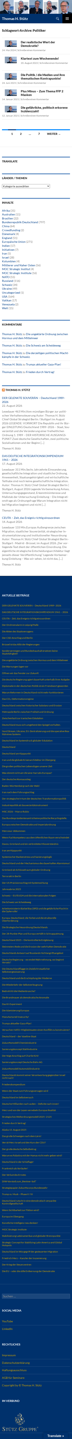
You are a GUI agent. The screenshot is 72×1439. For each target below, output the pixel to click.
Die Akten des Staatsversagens (17, 631)
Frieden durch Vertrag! (40, 372)
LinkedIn (7, 1328)
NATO (6, 277)
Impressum (9, 1355)
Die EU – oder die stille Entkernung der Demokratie (28, 1271)
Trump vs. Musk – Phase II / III (17, 1194)
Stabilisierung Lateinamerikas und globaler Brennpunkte (31, 1235)
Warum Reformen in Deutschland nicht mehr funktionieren (33, 692)
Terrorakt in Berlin (11, 876)
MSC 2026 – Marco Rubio (15, 811)
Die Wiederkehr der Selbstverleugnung (22, 984)
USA (4, 296)
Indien (6, 245)
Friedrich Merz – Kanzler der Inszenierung (24, 1258)
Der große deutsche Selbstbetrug (19, 1149)
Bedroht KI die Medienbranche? (18, 991)
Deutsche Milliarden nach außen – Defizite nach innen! (30, 1103)
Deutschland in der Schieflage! (18, 1161)
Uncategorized (11, 292)
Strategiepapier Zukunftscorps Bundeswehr (25, 1187)
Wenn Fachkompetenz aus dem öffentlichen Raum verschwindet (35, 837)
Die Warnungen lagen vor (15, 666)
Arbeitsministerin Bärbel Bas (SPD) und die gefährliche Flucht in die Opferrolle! (35, 910)
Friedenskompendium (13, 1084)
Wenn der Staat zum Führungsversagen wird (25, 1090)
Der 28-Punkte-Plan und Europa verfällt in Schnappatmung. (33, 933)
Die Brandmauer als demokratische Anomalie (25, 997)
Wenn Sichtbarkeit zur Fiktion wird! (20, 1210)
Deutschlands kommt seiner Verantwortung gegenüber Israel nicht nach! (33, 1076)
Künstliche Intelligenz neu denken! (20, 1222)
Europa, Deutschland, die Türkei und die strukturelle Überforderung (29, 919)
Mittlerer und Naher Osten (18, 265)
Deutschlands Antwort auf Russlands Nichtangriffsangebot (32, 952)
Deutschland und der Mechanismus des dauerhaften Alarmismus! (36, 863)
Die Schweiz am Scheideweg (43, 345)
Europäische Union (14, 241)
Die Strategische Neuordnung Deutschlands (25, 927)
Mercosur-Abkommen (13, 830)
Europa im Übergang (13, 1216)
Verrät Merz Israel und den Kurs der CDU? (24, 1142)
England (7, 238)
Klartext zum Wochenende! (40, 58)
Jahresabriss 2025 (11, 889)
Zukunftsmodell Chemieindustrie (19, 1042)
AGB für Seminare (13, 1377)
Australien (8, 214)
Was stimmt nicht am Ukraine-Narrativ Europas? (27, 772)
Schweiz (7, 284)
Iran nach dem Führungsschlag (18, 792)
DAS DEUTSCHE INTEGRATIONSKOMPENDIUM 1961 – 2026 (35, 612)
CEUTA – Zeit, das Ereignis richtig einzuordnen (31, 517)
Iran (4, 253)
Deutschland (8, 746)
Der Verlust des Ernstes (14, 1174)
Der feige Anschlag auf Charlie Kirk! (20, 1055)
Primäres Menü (67, 18)
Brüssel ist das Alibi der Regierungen (21, 644)
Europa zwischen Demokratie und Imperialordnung (29, 824)
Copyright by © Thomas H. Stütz (22, 1385)
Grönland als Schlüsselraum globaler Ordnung (26, 869)
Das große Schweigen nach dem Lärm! (21, 1136)
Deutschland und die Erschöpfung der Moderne (27, 978)
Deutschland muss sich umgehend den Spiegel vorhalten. (31, 724)
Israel (5, 257)
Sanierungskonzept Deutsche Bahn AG (22, 1062)
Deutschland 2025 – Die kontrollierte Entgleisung (27, 940)
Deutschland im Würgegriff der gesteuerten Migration (30, 1251)
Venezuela (8, 304)
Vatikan (6, 300)
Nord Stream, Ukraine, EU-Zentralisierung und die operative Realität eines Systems (36, 732)
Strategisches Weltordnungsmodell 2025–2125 (27, 1116)
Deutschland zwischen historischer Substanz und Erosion (32, 705)
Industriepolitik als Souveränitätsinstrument (25, 805)
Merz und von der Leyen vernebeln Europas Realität (29, 1110)
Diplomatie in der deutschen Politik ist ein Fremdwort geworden (35, 685)
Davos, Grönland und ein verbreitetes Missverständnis (30, 843)
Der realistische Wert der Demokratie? (38, 43)
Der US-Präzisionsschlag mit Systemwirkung (25, 882)
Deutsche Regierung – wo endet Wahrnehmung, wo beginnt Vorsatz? (33, 961)
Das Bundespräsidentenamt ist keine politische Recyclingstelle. (34, 818)
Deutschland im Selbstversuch (17, 1097)
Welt (5, 308)
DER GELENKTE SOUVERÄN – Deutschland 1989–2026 (31, 605)
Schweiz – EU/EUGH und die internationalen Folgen (29, 895)
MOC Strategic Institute (16, 273)
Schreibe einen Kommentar (31, 50)
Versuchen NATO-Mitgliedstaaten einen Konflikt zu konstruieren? (36, 1029)
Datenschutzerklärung (16, 1362)
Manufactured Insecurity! (15, 1016)
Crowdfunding (11, 230)
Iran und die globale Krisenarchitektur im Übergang (28, 759)
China (5, 226)
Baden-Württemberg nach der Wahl (20, 785)
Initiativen (8, 249)
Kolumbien (9, 261)
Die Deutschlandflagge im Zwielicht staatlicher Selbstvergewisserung (26, 970)
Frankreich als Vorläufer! (15, 1168)
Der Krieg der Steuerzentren (16, 1264)
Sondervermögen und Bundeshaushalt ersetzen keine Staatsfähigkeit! (30, 652)
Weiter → (54, 133)
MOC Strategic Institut (16, 269)
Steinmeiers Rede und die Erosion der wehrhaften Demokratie (34, 946)
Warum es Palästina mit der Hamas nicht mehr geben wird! (32, 1155)
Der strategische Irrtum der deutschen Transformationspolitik (34, 798)
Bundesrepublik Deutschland (20, 222)
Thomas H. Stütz (15, 18)
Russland (7, 280)
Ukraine (7, 288)
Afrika (6, 210)
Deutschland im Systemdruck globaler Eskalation (27, 740)
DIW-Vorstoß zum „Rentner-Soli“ (19, 1181)
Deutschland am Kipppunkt (16, 753)
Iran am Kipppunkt (12, 850)
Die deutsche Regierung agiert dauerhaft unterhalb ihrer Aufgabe (36, 679)
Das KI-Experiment (12, 1004)
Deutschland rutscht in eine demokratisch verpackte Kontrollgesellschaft (29, 1202)
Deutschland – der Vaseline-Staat (19, 1036)
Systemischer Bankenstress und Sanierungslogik (27, 856)
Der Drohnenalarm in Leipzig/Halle (20, 624)
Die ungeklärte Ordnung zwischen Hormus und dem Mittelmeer (35, 660)
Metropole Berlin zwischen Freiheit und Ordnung (28, 711)
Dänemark (8, 234)
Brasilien (7, 218)
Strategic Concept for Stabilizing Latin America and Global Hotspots (32, 1244)
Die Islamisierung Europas (15, 1010)
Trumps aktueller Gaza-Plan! (43, 364)
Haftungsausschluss (14, 1370)
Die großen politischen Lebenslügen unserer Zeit (27, 766)
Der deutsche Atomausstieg (16, 779)
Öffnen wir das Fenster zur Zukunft (20, 673)
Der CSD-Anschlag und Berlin (17, 637)
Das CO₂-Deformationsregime (18, 698)
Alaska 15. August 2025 (14, 1129)
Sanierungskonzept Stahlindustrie (19, 1049)
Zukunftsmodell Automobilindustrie (21, 1068)
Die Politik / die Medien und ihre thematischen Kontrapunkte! (43, 76)
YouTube (7, 1321)
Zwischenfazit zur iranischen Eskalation (22, 718)
